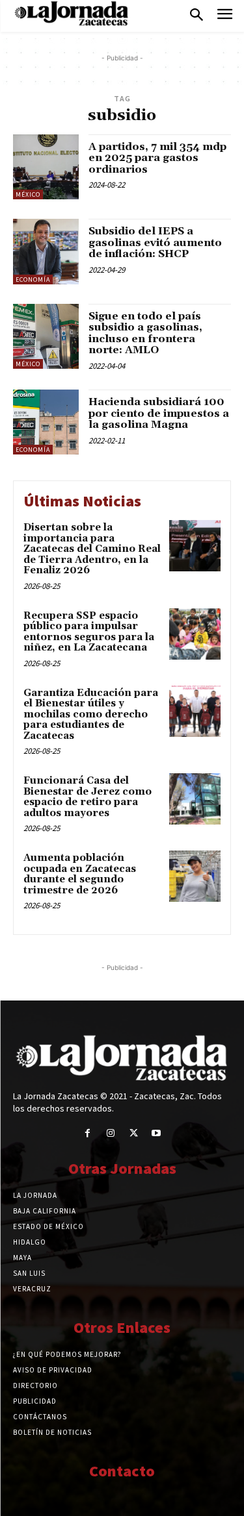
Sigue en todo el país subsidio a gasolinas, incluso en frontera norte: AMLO (145, 333)
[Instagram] (110, 1133)
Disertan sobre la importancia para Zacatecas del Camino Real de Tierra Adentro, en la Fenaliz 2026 (92, 549)
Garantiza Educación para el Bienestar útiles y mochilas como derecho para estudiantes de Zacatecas (90, 714)
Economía (33, 279)
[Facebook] (87, 1133)
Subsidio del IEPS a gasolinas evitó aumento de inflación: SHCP (155, 242)
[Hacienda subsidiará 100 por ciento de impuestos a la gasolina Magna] (46, 422)
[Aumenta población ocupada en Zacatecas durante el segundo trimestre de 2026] (195, 876)
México (28, 194)
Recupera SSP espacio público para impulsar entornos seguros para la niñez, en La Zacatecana (88, 632)
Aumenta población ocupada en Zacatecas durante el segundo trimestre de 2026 (79, 874)
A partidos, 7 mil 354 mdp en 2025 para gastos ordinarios (157, 158)
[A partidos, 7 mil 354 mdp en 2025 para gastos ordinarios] (46, 167)
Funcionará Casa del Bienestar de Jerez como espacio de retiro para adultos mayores (87, 797)
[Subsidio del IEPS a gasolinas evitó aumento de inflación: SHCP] (46, 251)
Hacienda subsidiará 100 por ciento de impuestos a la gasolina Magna (158, 413)
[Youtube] (156, 1133)
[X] (134, 1133)
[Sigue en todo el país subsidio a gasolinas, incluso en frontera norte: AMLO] (46, 336)
